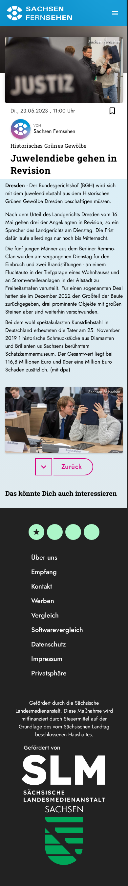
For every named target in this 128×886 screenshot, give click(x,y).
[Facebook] (55, 532)
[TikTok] (91, 532)
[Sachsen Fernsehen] (39, 13)
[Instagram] (73, 532)
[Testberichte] (36, 532)
